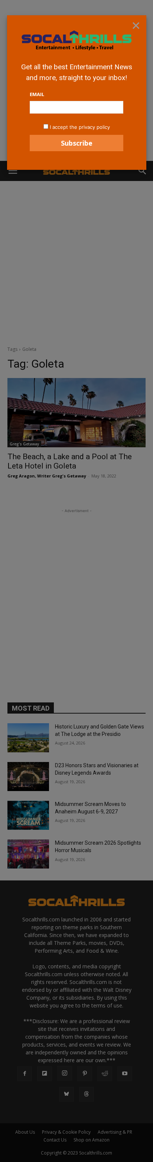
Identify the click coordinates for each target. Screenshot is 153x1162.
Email (37, 94)
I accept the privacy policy (80, 127)
